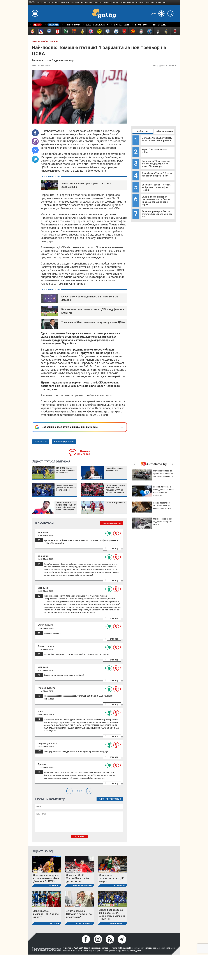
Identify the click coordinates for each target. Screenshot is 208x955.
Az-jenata (84, 2)
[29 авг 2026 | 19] (79, 898)
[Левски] (40, 31)
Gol (72, 2)
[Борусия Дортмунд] (99, 31)
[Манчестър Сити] (116, 31)
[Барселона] (74, 31)
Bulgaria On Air (64, 2)
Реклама (125, 948)
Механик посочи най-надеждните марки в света (163, 521)
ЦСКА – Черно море (115, 502)
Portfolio (124, 951)
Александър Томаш (64, 441)
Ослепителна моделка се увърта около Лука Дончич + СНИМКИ (46, 878)
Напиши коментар (83, 453)
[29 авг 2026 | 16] (79, 864)
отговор (114, 548)
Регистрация (113, 799)
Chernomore (150, 2)
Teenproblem (98, 2)
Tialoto (77, 2)
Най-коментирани (164, 131)
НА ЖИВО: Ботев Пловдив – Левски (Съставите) (65, 470)
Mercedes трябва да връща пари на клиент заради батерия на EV (163, 473)
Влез (101, 799)
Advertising (115, 951)
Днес (157, 14)
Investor (39, 2)
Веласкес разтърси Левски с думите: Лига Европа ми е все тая (157, 214)
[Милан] (174, 31)
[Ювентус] (157, 31)
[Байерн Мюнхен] (90, 31)
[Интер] (166, 31)
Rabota (123, 2)
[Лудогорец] (65, 31)
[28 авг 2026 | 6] (112, 898)
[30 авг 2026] (112, 864)
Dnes (45, 2)
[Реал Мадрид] (82, 31)
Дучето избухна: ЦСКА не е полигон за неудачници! (79, 914)
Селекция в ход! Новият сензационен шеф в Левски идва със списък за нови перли (156, 201)
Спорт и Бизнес (117, 923)
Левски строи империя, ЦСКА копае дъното (46, 914)
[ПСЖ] (149, 31)
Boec (164, 2)
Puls (91, 2)
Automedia (108, 2)
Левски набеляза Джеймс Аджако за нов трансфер (66, 487)
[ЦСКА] (32, 31)
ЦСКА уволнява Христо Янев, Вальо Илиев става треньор (157, 139)
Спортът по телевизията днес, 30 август (111, 878)
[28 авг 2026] (46, 864)
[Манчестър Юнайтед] (132, 31)
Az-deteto (130, 2)
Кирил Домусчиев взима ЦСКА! (114, 469)
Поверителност (136, 948)
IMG (32, 2)
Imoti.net (116, 2)
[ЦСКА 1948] (57, 31)
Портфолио (170, 948)
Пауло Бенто (40, 441)
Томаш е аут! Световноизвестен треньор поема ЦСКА (93, 322)
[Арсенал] (124, 31)
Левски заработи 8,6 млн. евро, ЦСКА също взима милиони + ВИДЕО (112, 914)
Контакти (116, 948)
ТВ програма (119, 886)
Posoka (158, 2)
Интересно (54, 886)
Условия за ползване (154, 948)
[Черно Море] (49, 31)
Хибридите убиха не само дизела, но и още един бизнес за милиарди (163, 491)
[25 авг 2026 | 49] (46, 898)
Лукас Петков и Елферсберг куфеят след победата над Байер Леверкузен (66, 506)
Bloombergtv (53, 2)
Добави (79, 836)
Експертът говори (83, 923)
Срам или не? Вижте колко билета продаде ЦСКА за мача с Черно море (156, 163)
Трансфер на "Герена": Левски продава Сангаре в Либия (157, 174)
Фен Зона (54, 923)
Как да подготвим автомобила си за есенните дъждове (162, 505)
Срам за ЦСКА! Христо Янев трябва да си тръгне (78, 878)
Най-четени (142, 131)
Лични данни (135, 951)
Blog (136, 2)
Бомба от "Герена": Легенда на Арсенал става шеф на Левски (156, 187)
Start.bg (142, 2)
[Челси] (107, 31)
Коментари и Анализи (81, 886)
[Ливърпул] (141, 31)
